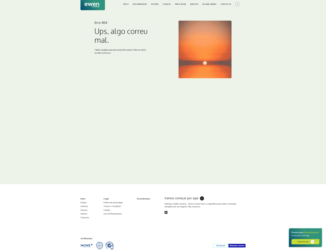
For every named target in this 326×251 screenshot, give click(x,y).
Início (126, 4)
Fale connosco (194, 206)
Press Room (180, 4)
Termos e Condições (112, 206)
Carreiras (84, 206)
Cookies (107, 210)
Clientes (167, 4)
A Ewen (83, 202)
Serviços (194, 4)
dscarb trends (209, 4)
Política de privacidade (113, 202)
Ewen (82, 198)
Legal (106, 198)
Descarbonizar (140, 4)
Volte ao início (139, 50)
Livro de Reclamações (113, 214)
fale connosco (104, 53)
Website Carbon (236, 245)
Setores (155, 4)
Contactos (226, 4)
